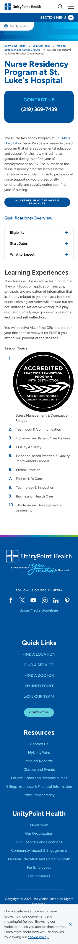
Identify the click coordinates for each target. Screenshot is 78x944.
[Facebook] (11, 600)
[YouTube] (33, 600)
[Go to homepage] (22, 6)
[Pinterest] (67, 600)
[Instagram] (44, 600)
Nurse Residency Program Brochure (37, 202)
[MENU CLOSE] (71, 6)
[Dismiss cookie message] (70, 924)
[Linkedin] (56, 600)
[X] (22, 600)
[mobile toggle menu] (60, 6)
